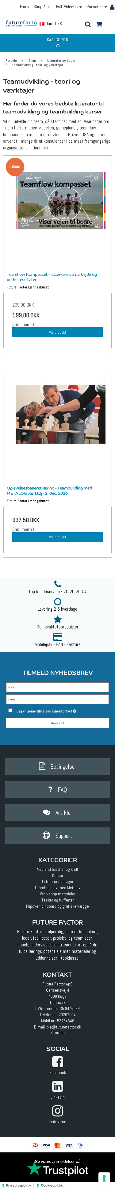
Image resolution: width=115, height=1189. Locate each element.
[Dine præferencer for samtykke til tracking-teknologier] (104, 1178)
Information (95, 7)
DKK (58, 23)
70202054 (67, 1014)
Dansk (50, 23)
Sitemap (57, 1032)
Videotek (71, 7)
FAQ (59, 6)
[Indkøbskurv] (98, 25)
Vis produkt (57, 332)
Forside (26, 6)
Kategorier (57, 39)
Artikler (49, 6)
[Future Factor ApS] (24, 23)
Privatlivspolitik (18, 1185)
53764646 (65, 1021)
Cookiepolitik (52, 1185)
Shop (38, 6)
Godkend (57, 723)
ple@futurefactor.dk (64, 1027)
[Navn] (57, 687)
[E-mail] (57, 699)
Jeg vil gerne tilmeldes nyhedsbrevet (56, 710)
